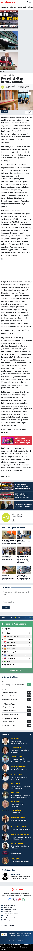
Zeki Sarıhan (15, 784)
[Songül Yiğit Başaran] (5, 828)
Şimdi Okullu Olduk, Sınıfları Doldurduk (19, 847)
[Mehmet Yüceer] (5, 777)
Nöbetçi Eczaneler (9, 905)
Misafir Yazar (18, 810)
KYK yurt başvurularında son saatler (23, 542)
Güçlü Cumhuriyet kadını (18, 820)
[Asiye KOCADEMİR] (5, 846)
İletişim (12, 925)
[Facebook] (9, 899)
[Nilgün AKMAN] (5, 750)
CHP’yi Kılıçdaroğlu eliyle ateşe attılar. (18, 778)
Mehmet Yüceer (16, 775)
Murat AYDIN (14, 739)
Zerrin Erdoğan (16, 801)
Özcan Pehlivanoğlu (18, 766)
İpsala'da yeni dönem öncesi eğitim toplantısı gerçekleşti (9, 542)
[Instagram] (16, 899)
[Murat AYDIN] (5, 741)
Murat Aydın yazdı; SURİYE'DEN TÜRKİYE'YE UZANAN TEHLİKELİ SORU (19, 742)
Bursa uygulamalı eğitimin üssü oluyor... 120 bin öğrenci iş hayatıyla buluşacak (23, 559)
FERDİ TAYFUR (17, 812)
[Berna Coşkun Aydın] (5, 819)
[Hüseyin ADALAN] (5, 759)
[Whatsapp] (23, 899)
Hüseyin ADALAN (16, 757)
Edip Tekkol (14, 793)
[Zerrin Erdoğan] (5, 804)
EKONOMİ (22, 7)
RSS (5, 934)
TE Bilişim (21, 941)
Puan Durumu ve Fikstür (11, 913)
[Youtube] (19, 899)
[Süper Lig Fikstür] (30, 677)
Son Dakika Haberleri (10, 918)
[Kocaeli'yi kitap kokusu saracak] (16, 100)
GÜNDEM (4, 7)
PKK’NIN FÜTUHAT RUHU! (18, 769)
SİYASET (13, 7)
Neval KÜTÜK (14, 859)
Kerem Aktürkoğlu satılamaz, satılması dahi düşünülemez (20, 877)
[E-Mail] (13, 520)
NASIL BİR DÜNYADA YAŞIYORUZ (17, 805)
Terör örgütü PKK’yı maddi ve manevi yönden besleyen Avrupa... (20, 796)
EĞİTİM (11, 75)
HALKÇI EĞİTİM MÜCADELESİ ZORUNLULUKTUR (20, 787)
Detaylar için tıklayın (16, 670)
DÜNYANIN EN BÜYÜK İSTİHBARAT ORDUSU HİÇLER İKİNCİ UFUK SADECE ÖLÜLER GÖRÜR (20, 760)
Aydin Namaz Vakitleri (10, 909)
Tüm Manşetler (8, 915)
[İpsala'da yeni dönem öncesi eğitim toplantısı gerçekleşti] (9, 535)
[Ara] (28, 2)
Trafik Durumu (8, 911)
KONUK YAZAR (15, 874)
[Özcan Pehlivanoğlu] (5, 768)
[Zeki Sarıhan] (5, 786)
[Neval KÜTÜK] (5, 860)
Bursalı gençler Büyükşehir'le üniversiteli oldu (7, 558)
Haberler (4, 75)
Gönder (5, 607)
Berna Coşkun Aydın (17, 817)
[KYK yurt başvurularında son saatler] (24, 535)
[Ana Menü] (30, 2)
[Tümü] (30, 734)
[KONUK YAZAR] (5, 876)
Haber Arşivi (7, 920)
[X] (13, 899)
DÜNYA (30, 7)
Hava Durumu (8, 907)
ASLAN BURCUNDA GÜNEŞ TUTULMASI (19, 751)
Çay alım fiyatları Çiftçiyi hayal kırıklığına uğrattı (20, 838)
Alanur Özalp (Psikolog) (19, 834)
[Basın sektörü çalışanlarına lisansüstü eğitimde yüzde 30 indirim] (9, 570)
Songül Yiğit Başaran (18, 826)
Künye (5, 925)
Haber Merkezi (17, 516)
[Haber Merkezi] (6, 517)
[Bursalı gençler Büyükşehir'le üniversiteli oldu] (9, 551)
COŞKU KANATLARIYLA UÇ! (19, 861)
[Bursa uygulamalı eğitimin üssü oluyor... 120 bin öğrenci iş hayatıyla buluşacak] (24, 551)
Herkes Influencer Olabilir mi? (20, 829)
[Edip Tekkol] (5, 795)
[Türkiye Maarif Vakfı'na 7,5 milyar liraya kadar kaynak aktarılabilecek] (24, 570)
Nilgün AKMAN (15, 748)
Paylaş (5, 111)
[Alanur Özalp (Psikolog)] (5, 837)
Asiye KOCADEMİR (16, 843)
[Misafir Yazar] (7, 810)
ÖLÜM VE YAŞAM (16, 853)
